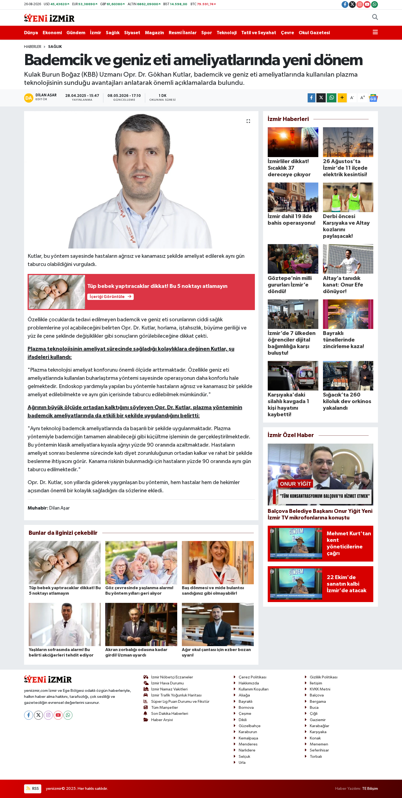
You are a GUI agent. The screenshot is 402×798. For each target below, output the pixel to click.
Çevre (287, 32)
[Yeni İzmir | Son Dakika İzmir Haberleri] (49, 17)
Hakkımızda (249, 683)
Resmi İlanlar (183, 32)
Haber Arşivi (162, 720)
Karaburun (248, 732)
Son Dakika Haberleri (169, 714)
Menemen (319, 744)
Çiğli (313, 714)
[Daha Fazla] (342, 97)
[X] (38, 715)
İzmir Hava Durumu (167, 683)
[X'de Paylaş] (321, 97)
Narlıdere (247, 750)
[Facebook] (28, 715)
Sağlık (113, 32)
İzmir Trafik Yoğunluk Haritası (176, 695)
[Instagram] (48, 715)
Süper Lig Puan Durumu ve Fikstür (180, 701)
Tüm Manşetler (164, 708)
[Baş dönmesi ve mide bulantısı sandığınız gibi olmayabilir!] (218, 562)
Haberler (32, 47)
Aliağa (244, 695)
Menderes (248, 744)
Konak (315, 738)
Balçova (317, 695)
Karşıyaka (318, 732)
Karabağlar (319, 726)
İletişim (316, 683)
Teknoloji (227, 32)
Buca (314, 708)
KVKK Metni (320, 689)
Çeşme (245, 714)
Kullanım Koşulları (254, 689)
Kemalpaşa (248, 738)
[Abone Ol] (373, 98)
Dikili (243, 720)
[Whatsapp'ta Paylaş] (331, 97)
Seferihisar (319, 750)
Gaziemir (318, 720)
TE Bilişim (370, 789)
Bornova (246, 708)
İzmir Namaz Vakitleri (169, 689)
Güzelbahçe (250, 726)
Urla (242, 763)
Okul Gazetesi (314, 32)
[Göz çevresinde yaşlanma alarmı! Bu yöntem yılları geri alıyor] (141, 562)
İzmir (95, 32)
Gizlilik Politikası (323, 677)
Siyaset (132, 32)
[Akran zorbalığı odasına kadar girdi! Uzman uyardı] (141, 624)
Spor (206, 32)
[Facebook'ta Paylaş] (311, 97)
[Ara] (375, 17)
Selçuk (244, 756)
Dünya (31, 32)
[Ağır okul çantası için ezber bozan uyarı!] (218, 624)
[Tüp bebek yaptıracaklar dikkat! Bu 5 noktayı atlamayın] (65, 562)
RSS (35, 789)
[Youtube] (58, 715)
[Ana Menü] (375, 32)
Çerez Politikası (252, 677)
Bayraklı (245, 701)
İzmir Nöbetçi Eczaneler (172, 677)
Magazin (154, 32)
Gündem (75, 32)
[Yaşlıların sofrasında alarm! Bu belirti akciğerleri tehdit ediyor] (65, 624)
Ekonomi (52, 32)
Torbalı (316, 756)
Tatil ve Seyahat (258, 32)
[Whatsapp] (67, 715)
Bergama (318, 701)
